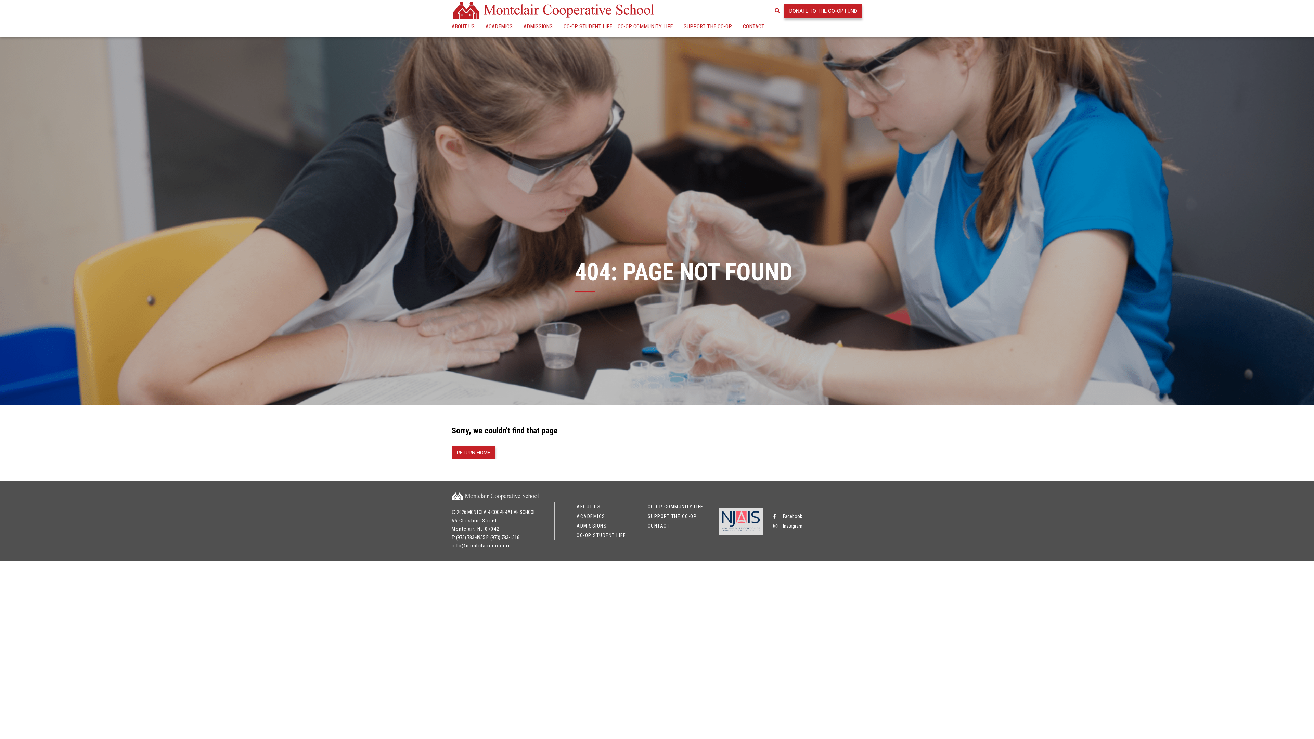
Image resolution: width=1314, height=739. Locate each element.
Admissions (538, 26)
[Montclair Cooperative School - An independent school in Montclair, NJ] (554, 10)
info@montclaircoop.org (481, 545)
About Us (463, 26)
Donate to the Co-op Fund (823, 11)
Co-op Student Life (588, 26)
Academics (499, 26)
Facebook (792, 516)
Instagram (792, 526)
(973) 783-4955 (470, 537)
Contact (753, 26)
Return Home (473, 453)
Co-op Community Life (645, 26)
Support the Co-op (708, 26)
